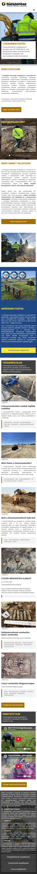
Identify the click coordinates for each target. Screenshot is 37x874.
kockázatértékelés (25, 422)
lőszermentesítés (9, 479)
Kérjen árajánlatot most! (18, 221)
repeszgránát (12, 693)
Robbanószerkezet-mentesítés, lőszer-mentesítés (15, 633)
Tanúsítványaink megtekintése (18, 350)
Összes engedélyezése (18, 869)
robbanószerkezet (27, 642)
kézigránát (23, 691)
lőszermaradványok (24, 479)
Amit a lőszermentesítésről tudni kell (18, 518)
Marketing (7, 840)
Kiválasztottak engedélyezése (18, 863)
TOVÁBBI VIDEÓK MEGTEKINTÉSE (14, 785)
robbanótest (21, 693)
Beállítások (7, 820)
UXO (16, 479)
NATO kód (7, 424)
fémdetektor (14, 424)
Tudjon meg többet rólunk (11, 110)
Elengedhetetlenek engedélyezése (18, 857)
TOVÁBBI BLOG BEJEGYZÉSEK (13, 705)
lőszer (5, 539)
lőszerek (6, 426)
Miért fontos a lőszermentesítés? (16, 463)
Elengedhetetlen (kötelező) (12, 809)
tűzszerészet (18, 644)
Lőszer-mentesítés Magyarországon (17, 683)
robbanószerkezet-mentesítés (12, 642)
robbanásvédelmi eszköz (26, 424)
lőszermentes (8, 422)
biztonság (16, 422)
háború (14, 541)
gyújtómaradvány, (9, 695)
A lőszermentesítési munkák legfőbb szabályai (18, 407)
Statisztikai (7, 830)
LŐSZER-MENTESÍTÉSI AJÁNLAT (16, 578)
